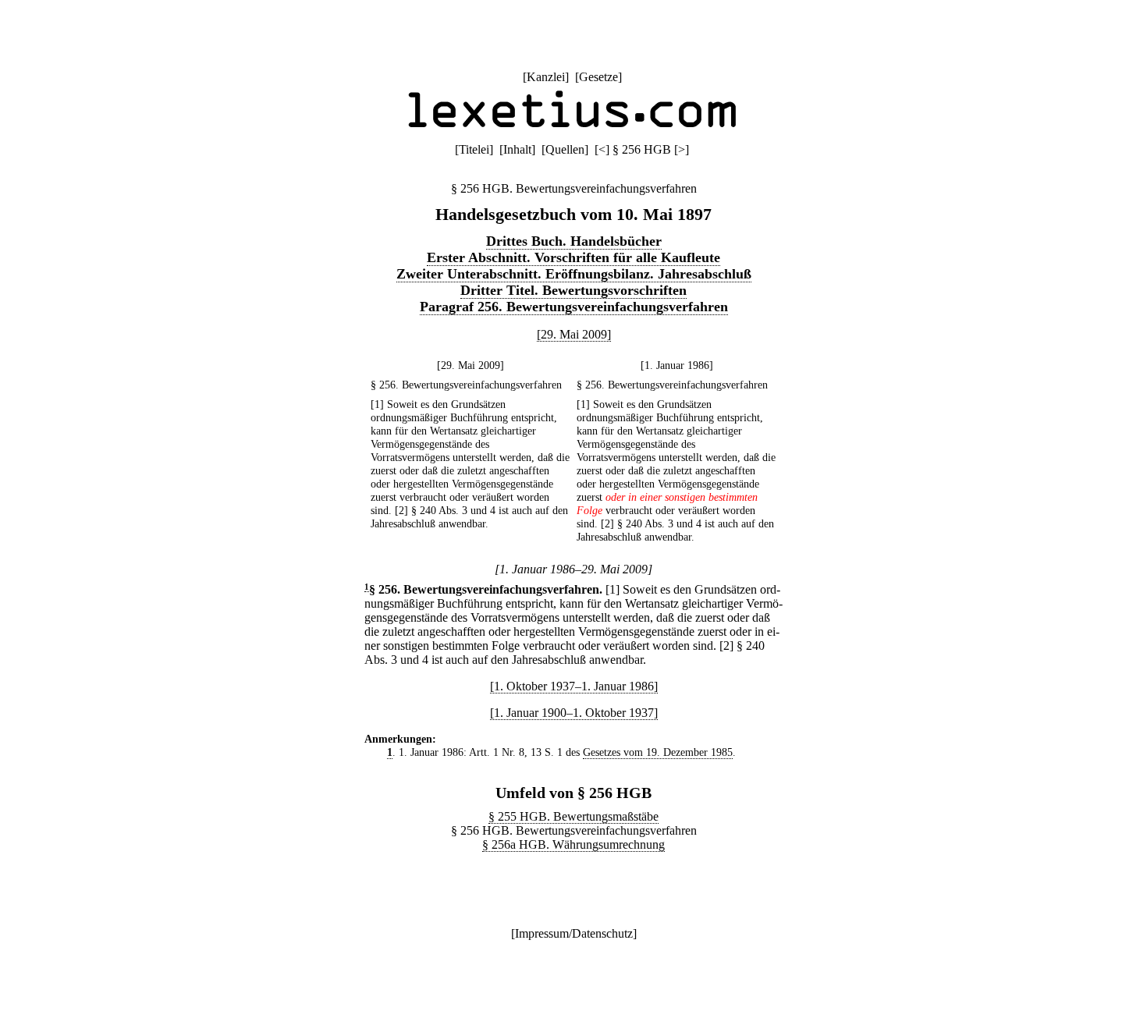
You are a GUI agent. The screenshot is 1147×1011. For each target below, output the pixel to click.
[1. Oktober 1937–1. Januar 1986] (574, 686)
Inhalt (517, 149)
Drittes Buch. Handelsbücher (574, 241)
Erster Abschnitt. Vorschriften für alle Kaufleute (573, 257)
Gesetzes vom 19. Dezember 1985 (658, 752)
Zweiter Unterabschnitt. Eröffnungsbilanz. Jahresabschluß (573, 274)
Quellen (564, 149)
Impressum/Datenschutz (574, 933)
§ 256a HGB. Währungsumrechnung (573, 844)
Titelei (474, 149)
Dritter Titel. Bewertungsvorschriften (573, 290)
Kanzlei (546, 76)
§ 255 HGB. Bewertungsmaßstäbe (573, 816)
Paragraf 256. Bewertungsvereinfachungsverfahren (574, 306)
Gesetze (598, 76)
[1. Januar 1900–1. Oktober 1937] (574, 712)
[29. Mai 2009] (574, 334)
